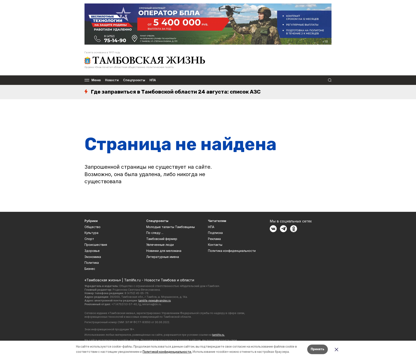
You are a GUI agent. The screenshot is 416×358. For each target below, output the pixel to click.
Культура (91, 233)
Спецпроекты (134, 80)
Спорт (89, 239)
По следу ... (154, 233)
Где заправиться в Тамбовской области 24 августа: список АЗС (176, 92)
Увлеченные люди (160, 244)
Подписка (215, 233)
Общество (92, 227)
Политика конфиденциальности (232, 251)
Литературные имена (162, 257)
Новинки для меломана (163, 251)
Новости (112, 80)
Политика (91, 262)
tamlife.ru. (218, 334)
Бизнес (89, 269)
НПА (153, 80)
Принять (317, 349)
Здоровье (92, 251)
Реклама (214, 239)
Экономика (92, 257)
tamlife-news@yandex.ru (154, 300)
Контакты (215, 244)
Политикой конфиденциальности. (167, 352)
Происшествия (95, 244)
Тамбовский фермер (161, 239)
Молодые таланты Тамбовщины (170, 227)
